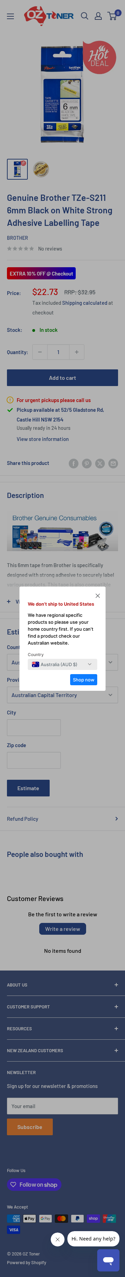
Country (36, 654)
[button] (97, 596)
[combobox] (54, 664)
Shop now (83, 679)
